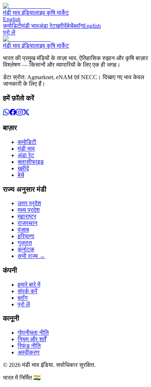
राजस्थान (27, 223)
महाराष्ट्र (27, 216)
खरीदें (61, 26)
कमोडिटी (12, 26)
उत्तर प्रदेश (29, 203)
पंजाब (23, 229)
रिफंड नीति (29, 346)
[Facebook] (13, 113)
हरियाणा (26, 236)
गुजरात (25, 243)
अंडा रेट (47, 26)
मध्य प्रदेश (29, 210)
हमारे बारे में (29, 284)
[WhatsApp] (6, 113)
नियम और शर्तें (32, 339)
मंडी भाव (30, 26)
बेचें (70, 26)
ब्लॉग (78, 26)
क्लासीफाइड (31, 162)
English (12, 19)
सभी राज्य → (31, 256)
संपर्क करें (27, 291)
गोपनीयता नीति (33, 332)
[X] (26, 113)
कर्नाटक (26, 249)
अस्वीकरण (29, 352)
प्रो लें (9, 32)
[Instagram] (19, 113)
